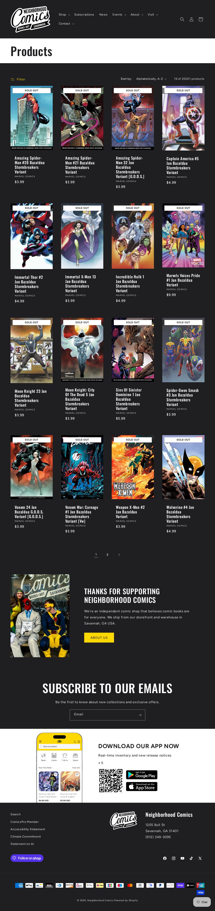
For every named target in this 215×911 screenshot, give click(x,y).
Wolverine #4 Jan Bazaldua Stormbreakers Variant (180, 514)
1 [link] (96, 554)
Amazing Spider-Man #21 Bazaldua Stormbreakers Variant (79, 165)
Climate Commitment (25, 836)
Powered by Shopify (126, 900)
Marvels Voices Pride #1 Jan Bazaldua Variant (183, 280)
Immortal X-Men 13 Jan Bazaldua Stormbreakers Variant (80, 283)
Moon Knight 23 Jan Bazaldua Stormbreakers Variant (31, 398)
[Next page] (118, 554)
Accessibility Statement (27, 829)
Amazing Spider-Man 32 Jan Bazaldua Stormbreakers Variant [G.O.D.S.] (130, 167)
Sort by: (126, 79)
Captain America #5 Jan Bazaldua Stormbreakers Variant (182, 165)
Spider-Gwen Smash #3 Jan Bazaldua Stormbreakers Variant (182, 397)
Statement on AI (22, 844)
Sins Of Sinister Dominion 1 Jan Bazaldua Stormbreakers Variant (129, 399)
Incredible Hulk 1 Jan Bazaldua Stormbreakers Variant (130, 283)
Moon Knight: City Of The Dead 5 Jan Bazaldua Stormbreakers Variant (80, 399)
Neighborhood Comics (100, 900)
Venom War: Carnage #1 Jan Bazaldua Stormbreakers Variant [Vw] (81, 514)
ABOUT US (99, 638)
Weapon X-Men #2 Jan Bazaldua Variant (130, 512)
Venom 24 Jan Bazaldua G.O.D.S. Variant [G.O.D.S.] (29, 512)
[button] (64, 14)
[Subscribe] (140, 714)
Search (15, 814)
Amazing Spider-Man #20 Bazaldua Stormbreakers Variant (30, 165)
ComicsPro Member (24, 822)
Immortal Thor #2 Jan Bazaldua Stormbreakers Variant (29, 284)
